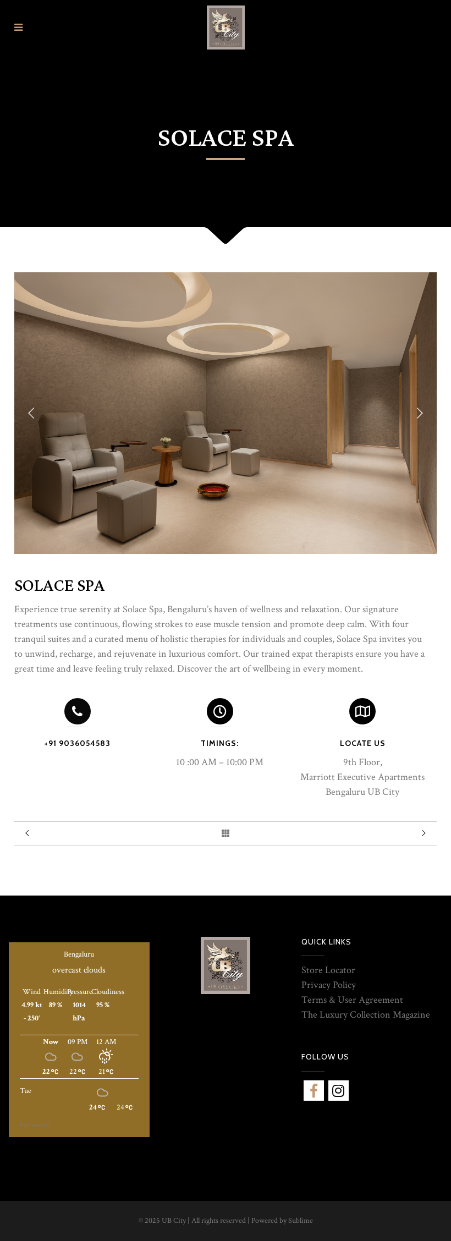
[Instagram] (338, 1090)
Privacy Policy (328, 985)
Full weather (35, 1125)
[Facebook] (314, 1090)
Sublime (300, 1221)
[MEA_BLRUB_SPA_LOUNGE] (225, 551)
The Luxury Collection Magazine (365, 1014)
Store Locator (328, 970)
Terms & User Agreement (352, 999)
